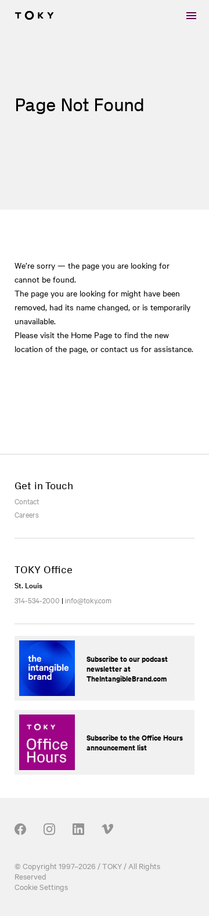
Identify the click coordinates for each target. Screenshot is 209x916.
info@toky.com (88, 600)
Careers (27, 514)
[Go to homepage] (34, 15)
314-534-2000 (37, 600)
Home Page (91, 334)
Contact (27, 501)
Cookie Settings (41, 886)
